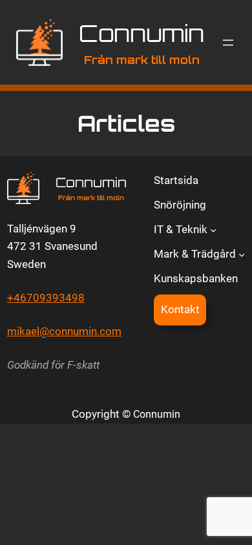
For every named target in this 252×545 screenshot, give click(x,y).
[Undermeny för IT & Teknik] (213, 230)
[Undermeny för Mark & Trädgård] (241, 254)
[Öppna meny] (228, 42)
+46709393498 (46, 297)
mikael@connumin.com (64, 331)
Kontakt (180, 309)
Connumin (141, 33)
